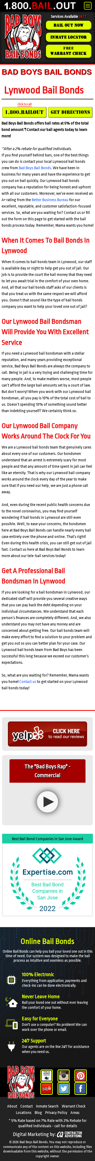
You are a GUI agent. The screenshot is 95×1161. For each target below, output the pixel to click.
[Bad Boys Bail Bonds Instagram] (64, 1075)
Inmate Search (47, 1106)
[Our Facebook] (80, 1088)
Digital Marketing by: (34, 1134)
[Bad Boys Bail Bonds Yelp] (46, 1088)
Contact (26, 1106)
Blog (38, 1112)
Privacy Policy (56, 1112)
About (12, 1106)
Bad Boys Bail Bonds (35, 168)
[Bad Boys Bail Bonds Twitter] (64, 1088)
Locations (23, 1112)
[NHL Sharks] (46, 1075)
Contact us (27, 681)
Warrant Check (74, 1106)
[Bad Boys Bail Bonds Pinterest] (80, 1075)
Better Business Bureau (50, 200)
